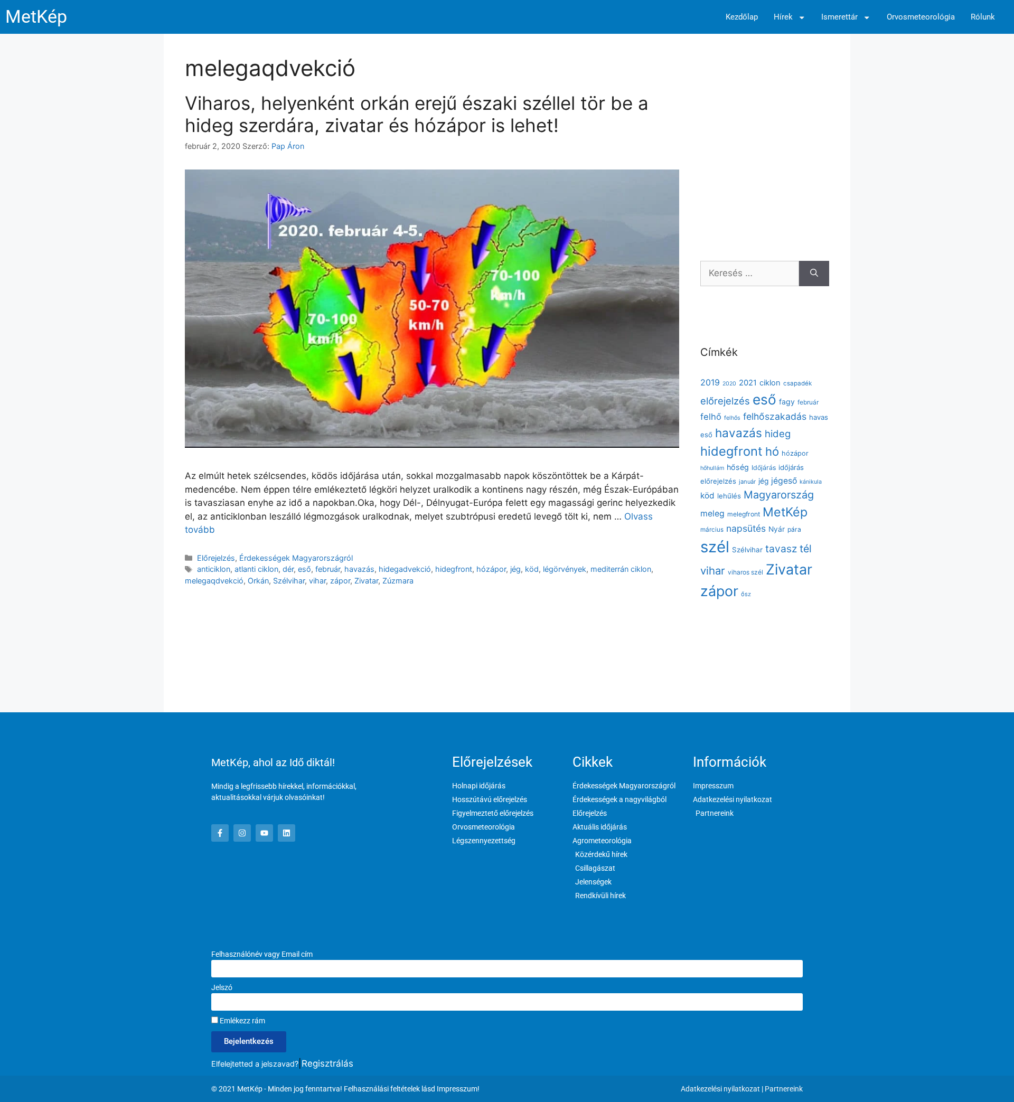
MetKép (36, 16)
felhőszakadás (774, 416)
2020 (729, 383)
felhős (732, 418)
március (712, 529)
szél (714, 547)
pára (794, 529)
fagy (787, 401)
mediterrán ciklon (620, 568)
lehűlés (729, 496)
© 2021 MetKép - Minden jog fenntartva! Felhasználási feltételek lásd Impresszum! (345, 1089)
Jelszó (221, 987)
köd (532, 568)
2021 (748, 383)
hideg (778, 433)
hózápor (491, 568)
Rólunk (983, 17)
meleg (712, 513)
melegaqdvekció (214, 580)
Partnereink (784, 1089)
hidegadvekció (405, 568)
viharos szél (745, 572)
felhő (710, 416)
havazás (359, 568)
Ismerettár (839, 17)
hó (772, 451)
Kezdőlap (742, 17)
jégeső (784, 481)
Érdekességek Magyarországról (296, 557)
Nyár (776, 529)
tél (806, 548)
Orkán (258, 580)
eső (304, 568)
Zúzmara (398, 580)
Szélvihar (289, 580)
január (747, 481)
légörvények (564, 568)
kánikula (811, 481)
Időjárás (764, 468)
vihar (317, 580)
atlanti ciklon (256, 568)
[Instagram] (242, 833)
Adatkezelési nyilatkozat (720, 1089)
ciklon (770, 383)
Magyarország (779, 494)
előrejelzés (725, 401)
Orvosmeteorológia (921, 17)
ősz (746, 594)
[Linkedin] (286, 833)
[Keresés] (814, 273)
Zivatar (366, 580)
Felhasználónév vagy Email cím (262, 954)
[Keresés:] (749, 273)
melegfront (743, 514)
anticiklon (213, 568)
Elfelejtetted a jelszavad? (254, 1063)
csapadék (797, 383)
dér (288, 568)
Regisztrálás (327, 1063)
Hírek (783, 17)
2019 (710, 382)
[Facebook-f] (220, 833)
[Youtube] (264, 833)
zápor (340, 580)
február (327, 568)
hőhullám (712, 468)
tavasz (781, 548)
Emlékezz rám (241, 1020)
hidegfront (453, 568)
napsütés (746, 528)
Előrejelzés (216, 557)
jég (515, 568)
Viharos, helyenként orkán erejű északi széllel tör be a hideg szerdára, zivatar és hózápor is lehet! (417, 114)
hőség (738, 467)
